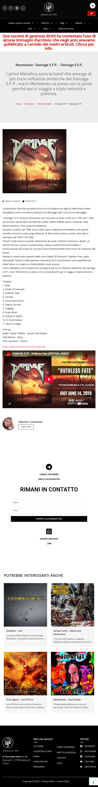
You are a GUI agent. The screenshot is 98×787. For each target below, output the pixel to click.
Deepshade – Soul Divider (67, 699)
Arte (30, 28)
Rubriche (45, 23)
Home (18, 104)
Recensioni (29, 104)
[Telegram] (17, 8)
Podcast (78, 23)
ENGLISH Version (66, 28)
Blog (62, 23)
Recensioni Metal (44, 104)
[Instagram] (11, 8)
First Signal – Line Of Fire (19, 699)
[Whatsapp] (23, 8)
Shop (45, 28)
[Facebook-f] (5, 8)
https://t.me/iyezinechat (49, 479)
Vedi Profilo (26, 427)
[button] (92, 5)
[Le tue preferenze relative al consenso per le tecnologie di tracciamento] (93, 782)
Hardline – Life (14, 630)
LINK (49, 543)
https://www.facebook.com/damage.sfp (24, 346)
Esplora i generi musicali (19, 23)
